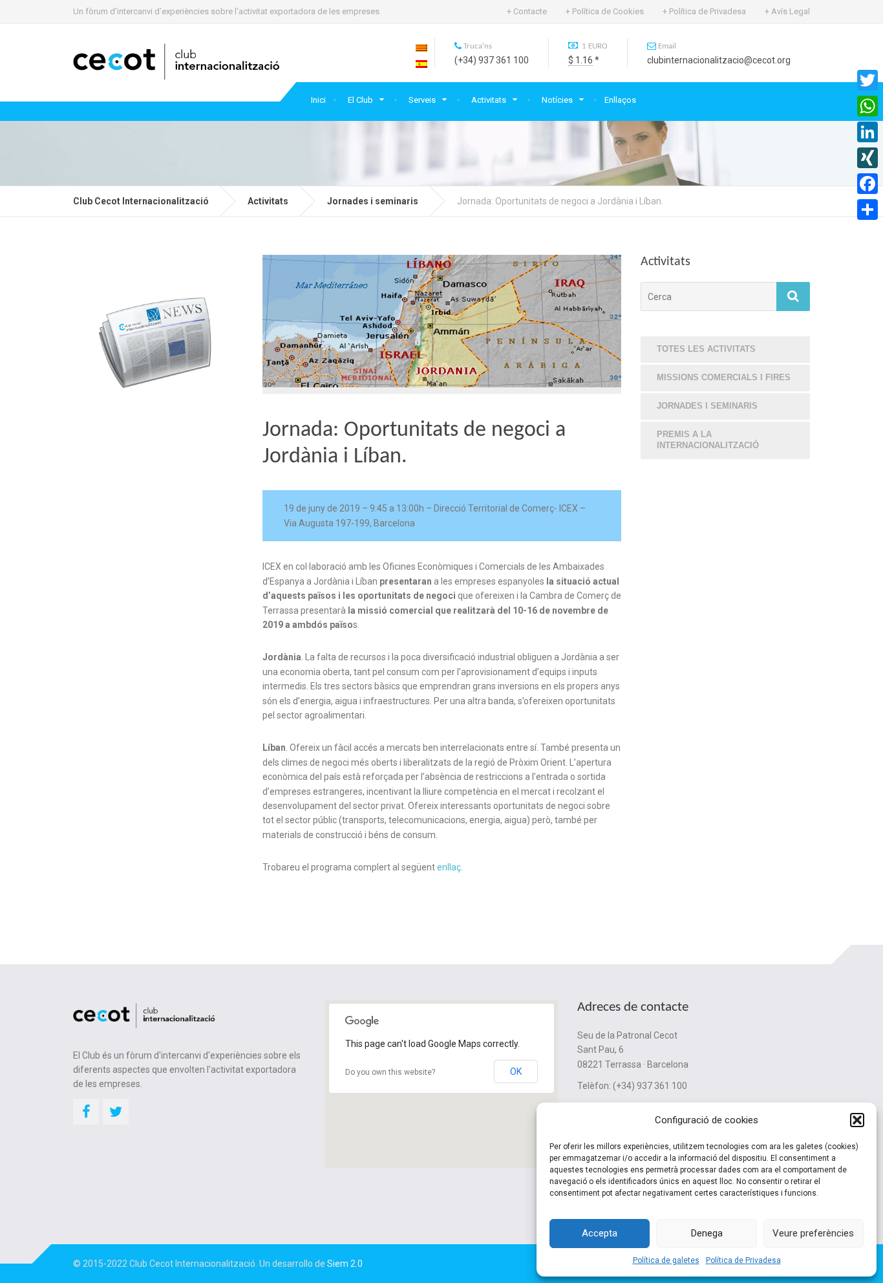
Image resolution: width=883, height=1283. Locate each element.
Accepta (599, 1233)
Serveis (422, 100)
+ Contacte (527, 11)
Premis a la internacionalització (708, 439)
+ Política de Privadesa (704, 11)
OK (516, 1071)
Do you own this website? (390, 1072)
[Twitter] (867, 80)
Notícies (557, 100)
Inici (318, 100)
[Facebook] (867, 184)
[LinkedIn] (867, 132)
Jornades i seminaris (707, 406)
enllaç (449, 867)
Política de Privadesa (743, 1260)
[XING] (867, 158)
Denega (707, 1233)
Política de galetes (666, 1260)
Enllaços (620, 100)
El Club (360, 100)
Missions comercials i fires (724, 377)
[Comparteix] (867, 209)
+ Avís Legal (787, 11)
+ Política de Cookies (605, 11)
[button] (857, 1120)
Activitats (488, 100)
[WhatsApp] (867, 106)
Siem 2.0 (345, 1263)
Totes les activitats (706, 349)
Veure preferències (813, 1233)
